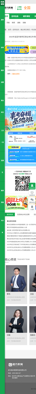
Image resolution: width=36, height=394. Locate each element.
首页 (9, 29)
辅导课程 (26, 16)
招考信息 (15, 16)
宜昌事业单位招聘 (23, 214)
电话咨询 (32, 195)
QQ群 (32, 209)
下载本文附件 (16, 74)
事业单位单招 (25, 29)
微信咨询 (32, 202)
